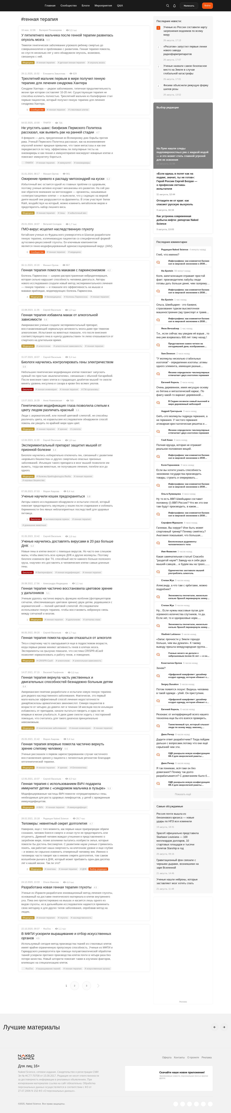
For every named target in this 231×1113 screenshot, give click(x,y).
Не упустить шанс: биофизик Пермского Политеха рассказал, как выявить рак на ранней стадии (61, 130)
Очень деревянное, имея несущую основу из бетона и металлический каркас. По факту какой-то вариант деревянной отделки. (182, 391)
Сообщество (68, 5)
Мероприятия (103, 5)
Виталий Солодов (52, 224)
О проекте (193, 1057)
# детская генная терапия (71, 62)
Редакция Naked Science (56, 818)
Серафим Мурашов (172, 522)
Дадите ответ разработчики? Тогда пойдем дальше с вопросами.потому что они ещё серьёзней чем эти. (182, 743)
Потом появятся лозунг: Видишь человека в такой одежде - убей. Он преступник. (182, 691)
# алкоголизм (43, 346)
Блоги (86, 5)
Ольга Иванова (51, 882)
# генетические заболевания (51, 728)
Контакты (179, 1057)
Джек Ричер (167, 734)
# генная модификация (67, 572)
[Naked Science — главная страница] (30, 5)
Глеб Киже (167, 440)
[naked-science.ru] (210, 1104)
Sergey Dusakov (170, 684)
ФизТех (47, 928)
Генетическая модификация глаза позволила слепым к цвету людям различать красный (65, 408)
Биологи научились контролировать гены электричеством (67, 364)
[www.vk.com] (182, 1104)
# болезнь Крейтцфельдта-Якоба (54, 476)
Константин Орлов (171, 663)
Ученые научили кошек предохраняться (55, 496)
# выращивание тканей (48, 968)
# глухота (63, 917)
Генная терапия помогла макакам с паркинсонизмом (66, 270)
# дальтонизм (73, 619)
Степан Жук (167, 580)
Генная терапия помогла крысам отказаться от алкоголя (66, 638)
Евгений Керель (170, 382)
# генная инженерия (46, 389)
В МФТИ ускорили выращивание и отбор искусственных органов (66, 936)
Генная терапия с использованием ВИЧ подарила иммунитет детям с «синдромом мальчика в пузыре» (66, 786)
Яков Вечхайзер (170, 328)
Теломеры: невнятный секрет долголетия (57, 823)
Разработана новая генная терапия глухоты (59, 887)
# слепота (75, 429)
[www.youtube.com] (189, 1104)
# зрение (62, 429)
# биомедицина (53, 296)
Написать (189, 5)
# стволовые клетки (78, 109)
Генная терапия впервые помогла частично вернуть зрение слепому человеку (62, 746)
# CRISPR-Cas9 (45, 660)
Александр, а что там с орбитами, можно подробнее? (181, 587)
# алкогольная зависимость (68, 346)
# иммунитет (64, 162)
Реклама (207, 1057)
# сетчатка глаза (91, 619)
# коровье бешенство (33, 480)
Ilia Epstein (167, 271)
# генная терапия (46, 62)
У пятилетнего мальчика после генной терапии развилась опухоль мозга (67, 37)
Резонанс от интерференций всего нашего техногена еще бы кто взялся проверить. (182, 716)
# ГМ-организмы (89, 389)
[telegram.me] (203, 1104)
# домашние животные (34, 525)
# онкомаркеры (82, 162)
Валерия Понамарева (50, 30)
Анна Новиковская (52, 400)
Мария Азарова (51, 491)
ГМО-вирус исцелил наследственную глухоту (57, 229)
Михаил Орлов (50, 173)
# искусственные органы (97, 968)
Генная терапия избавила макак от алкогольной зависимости (59, 317)
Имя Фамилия (168, 551)
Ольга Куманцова (171, 494)
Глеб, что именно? (167, 254)
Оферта (166, 1057)
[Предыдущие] (214, 1027)
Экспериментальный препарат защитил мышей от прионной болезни (61, 447)
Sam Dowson (168, 353)
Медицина (28, 62)
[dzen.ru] (196, 1104)
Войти (207, 5)
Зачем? (160, 668)
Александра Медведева (55, 583)
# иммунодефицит (77, 807)
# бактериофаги (44, 572)
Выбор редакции (98, 869)
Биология (27, 389)
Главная (50, 5)
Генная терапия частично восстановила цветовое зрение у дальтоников (66, 590)
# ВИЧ (40, 807)
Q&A (120, 5)
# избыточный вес (77, 213)
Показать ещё (183, 794)
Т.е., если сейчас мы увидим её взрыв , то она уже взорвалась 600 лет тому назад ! (182, 335)
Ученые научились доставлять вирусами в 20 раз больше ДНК (67, 543)
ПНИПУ (47, 122)
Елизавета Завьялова (54, 73)
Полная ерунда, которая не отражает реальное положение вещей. (178, 447)
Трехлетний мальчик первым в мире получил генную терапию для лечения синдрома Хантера (63, 81)
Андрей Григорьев (171, 411)
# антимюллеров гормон (56, 519)
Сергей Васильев (52, 310)
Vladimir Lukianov (171, 634)
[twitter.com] (175, 1104)
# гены (61, 213)
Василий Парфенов (53, 672)
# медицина (74, 252)
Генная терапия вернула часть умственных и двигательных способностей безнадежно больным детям (67, 681)
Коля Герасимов (170, 465)
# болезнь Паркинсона (75, 296)
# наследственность (81, 917)
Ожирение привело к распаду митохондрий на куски (65, 179)
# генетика (50, 869)
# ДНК (83, 869)
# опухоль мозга (96, 62)
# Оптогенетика (78, 767)
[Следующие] (224, 1027)
